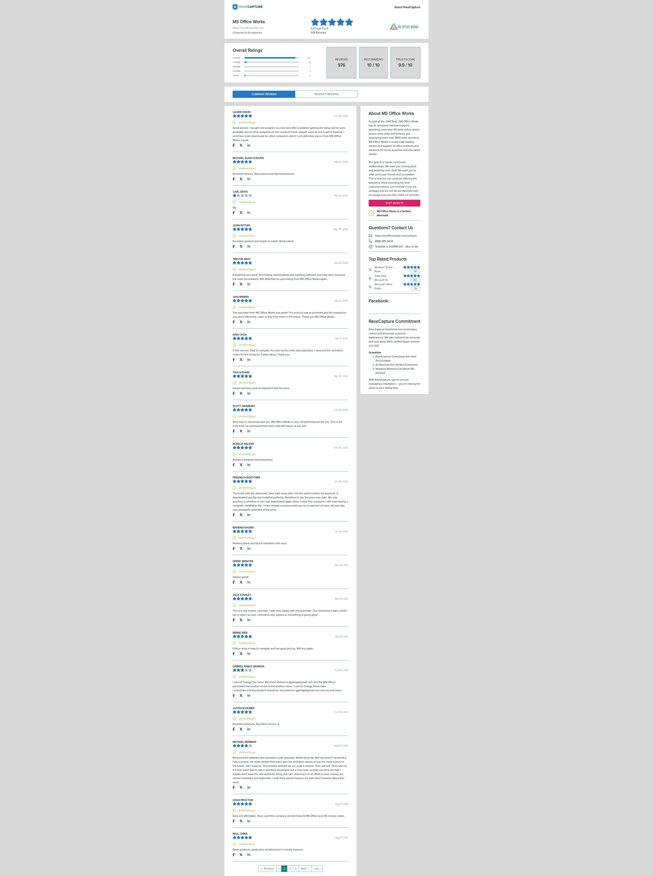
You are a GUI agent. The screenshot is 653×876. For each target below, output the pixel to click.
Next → (305, 868)
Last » (317, 868)
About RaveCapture (407, 7)
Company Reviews (264, 94)
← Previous (267, 868)
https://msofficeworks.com (248, 28)
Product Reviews (326, 94)
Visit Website (395, 203)
